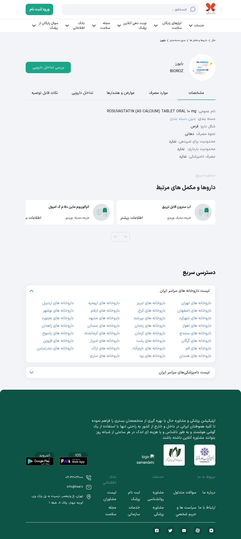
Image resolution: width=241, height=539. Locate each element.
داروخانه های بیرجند (149, 318)
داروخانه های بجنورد (58, 318)
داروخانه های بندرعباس (55, 348)
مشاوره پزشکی (158, 511)
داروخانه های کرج (151, 310)
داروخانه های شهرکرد (195, 318)
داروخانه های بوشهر (58, 310)
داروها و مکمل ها (198, 40)
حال (213, 40)
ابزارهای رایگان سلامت (171, 25)
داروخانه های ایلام (105, 310)
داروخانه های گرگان (196, 341)
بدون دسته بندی (177, 40)
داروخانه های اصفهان (194, 310)
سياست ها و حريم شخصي (186, 511)
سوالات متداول (184, 492)
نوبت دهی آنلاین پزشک (135, 25)
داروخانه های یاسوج (58, 333)
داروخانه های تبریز (151, 303)
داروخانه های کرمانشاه (102, 333)
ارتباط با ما (206, 507)
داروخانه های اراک (106, 348)
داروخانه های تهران (196, 303)
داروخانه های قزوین (58, 341)
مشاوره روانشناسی (156, 496)
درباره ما (208, 492)
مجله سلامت (105, 25)
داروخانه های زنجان (150, 326)
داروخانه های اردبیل (58, 303)
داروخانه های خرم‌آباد (148, 348)
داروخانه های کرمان (150, 333)
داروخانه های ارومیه (104, 303)
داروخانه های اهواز (196, 326)
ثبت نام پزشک (134, 496)
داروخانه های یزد (152, 356)
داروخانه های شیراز (105, 341)
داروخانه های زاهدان (58, 326)
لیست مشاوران (109, 496)
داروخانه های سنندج (195, 333)
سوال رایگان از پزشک (48, 25)
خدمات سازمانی (134, 511)
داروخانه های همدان (195, 356)
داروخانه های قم (198, 348)
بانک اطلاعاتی (78, 25)
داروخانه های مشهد (104, 318)
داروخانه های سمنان (104, 326)
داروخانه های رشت (150, 341)
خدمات (199, 25)
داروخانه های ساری (105, 356)
